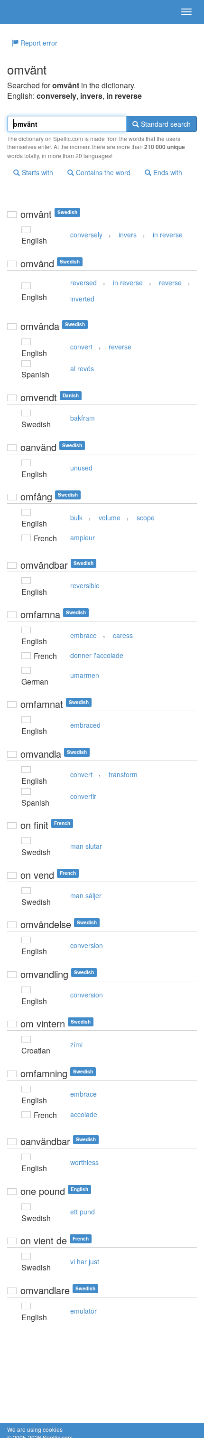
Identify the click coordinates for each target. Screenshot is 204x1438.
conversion (86, 945)
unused (81, 467)
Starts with (36, 172)
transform (123, 774)
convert (81, 346)
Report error (38, 42)
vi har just (84, 1261)
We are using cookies (35, 1429)
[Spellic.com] (23, 12)
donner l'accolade (96, 655)
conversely (86, 234)
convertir (83, 796)
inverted (82, 298)
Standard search (165, 124)
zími (76, 1044)
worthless (84, 1162)
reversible (85, 585)
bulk (76, 517)
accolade (83, 1114)
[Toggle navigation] (186, 12)
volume (110, 517)
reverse (170, 282)
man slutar (86, 846)
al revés (82, 368)
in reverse (168, 234)
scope (146, 517)
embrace (83, 635)
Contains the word (102, 172)
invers (128, 234)
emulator (83, 1311)
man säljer (86, 895)
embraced (85, 725)
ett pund (82, 1211)
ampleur (82, 537)
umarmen (84, 675)
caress (123, 635)
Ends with (166, 172)
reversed (83, 282)
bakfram (82, 418)
